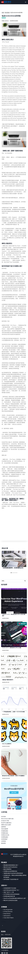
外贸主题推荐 (4, 828)
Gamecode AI (6, 915)
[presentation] (14, 559)
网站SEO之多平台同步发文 (10, 867)
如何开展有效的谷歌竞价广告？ (11, 890)
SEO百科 (3, 17)
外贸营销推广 (4, 839)
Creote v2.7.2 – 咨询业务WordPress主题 (11, 647)
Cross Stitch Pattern (8, 917)
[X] (5, 953)
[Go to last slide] (4, 561)
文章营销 (3, 841)
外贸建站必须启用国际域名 (10, 871)
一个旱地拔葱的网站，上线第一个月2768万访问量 (13, 711)
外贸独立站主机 (5, 835)
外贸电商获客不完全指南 (9, 888)
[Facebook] (2, 953)
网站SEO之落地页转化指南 (10, 900)
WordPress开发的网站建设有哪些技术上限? (14, 898)
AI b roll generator (7, 909)
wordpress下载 (5, 820)
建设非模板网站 (7, 869)
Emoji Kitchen (7, 913)
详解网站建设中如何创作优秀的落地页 (13, 873)
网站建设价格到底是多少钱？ (10, 865)
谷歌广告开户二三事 (8, 892)
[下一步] (24, 561)
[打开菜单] (25, 2)
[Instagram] (7, 953)
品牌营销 (3, 826)
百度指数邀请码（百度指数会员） (13, 568)
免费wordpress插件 (6, 824)
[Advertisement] (14, 525)
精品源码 (3, 843)
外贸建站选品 (4, 833)
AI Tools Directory (7, 911)
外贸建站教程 (4, 831)
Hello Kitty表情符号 (6, 743)
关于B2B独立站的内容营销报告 (11, 894)
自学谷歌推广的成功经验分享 (10, 879)
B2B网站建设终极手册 (9, 896)
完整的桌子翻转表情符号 (7, 679)
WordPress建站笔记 (6, 822)
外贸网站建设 (4, 837)
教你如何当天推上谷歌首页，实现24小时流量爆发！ (13, 775)
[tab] (12, 572)
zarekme (6, 20)
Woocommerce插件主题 (7, 818)
